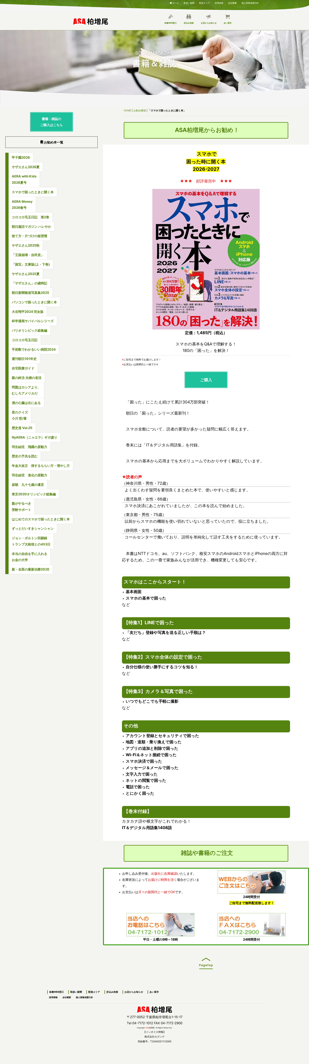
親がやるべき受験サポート (21, 506)
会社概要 (232, 2)
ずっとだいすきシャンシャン (33, 528)
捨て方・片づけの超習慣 (29, 236)
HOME (127, 110)
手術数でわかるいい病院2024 (34, 349)
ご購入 (206, 379)
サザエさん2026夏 (26, 167)
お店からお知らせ (209, 23)
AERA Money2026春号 (22, 204)
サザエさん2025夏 (26, 274)
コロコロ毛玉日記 (25, 340)
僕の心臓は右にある (26, 403)
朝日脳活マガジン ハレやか (31, 226)
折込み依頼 (189, 23)
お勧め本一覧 (53, 142)
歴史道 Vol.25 (22, 428)
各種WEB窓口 (170, 23)
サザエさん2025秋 (26, 245)
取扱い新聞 (189, 2)
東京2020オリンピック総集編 (34, 494)
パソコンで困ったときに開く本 (34, 302)
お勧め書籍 (139, 110)
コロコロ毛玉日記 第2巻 (30, 217)
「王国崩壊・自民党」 (28, 255)
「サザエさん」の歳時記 (29, 283)
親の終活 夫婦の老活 (26, 378)
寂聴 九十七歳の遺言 (28, 485)
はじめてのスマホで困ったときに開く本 (41, 519)
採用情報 (219, 2)
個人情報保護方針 (250, 2)
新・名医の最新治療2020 (30, 569)
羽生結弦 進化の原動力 (29, 475)
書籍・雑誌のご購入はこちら (51, 122)
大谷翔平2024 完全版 (27, 312)
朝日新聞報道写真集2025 (30, 293)
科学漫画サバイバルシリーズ (33, 321)
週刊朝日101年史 (24, 359)
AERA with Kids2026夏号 (24, 179)
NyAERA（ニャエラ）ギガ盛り (34, 437)
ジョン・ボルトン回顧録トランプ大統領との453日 (31, 541)
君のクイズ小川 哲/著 (20, 415)
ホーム (175, 3)
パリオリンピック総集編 (29, 330)
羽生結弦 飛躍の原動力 (29, 447)
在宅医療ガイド (23, 368)
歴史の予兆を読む (25, 456)
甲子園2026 (21, 157)
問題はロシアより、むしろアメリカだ (26, 390)
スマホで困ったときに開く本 (33, 192)
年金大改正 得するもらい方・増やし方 (41, 466)
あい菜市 (228, 23)
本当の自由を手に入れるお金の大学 (29, 557)
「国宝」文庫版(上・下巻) (31, 264)
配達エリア (204, 2)
